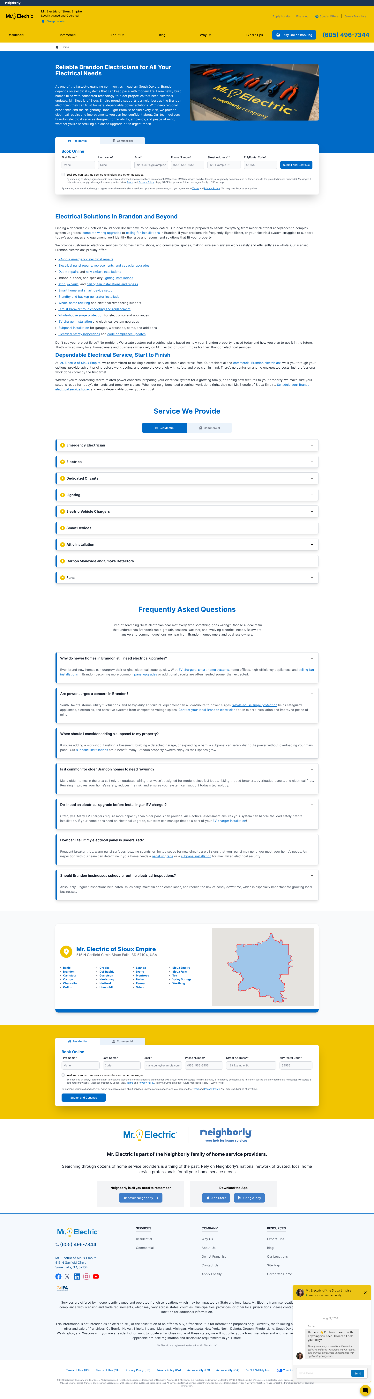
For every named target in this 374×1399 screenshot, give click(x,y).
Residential (80, 140)
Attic (61, 284)
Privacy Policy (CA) (168, 1370)
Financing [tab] (302, 16)
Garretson (106, 975)
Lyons (140, 971)
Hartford (105, 983)
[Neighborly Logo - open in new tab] (13, 3)
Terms (130, 182)
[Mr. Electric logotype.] (150, 1135)
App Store (218, 1198)
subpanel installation (196, 856)
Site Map (273, 1265)
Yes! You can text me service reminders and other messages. (105, 174)
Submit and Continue (296, 164)
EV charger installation (75, 321)
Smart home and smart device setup (85, 290)
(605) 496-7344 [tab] (345, 34)
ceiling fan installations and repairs (112, 284)
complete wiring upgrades (101, 233)
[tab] (117, 35)
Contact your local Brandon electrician (206, 710)
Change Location (56, 21)
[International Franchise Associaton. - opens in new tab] (62, 1288)
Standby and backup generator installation (89, 296)
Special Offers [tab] (329, 16)
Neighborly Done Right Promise (108, 110)
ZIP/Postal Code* (255, 157)
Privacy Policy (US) (138, 1370)
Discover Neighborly (138, 1198)
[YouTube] (96, 1276)
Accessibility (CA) (227, 1370)
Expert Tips (275, 1239)
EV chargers (187, 670)
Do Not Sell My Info (257, 1370)
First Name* (69, 157)
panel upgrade (162, 856)
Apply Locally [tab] (281, 16)
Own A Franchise (214, 1256)
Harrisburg (107, 979)
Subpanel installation (73, 328)
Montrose (142, 975)
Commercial (125, 140)
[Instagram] (86, 1276)
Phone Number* (181, 157)
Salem (140, 987)
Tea (174, 975)
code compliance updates (126, 334)
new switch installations (103, 272)
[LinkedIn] (77, 1276)
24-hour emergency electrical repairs (85, 259)
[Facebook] (58, 1276)
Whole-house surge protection (80, 315)
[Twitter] (68, 1276)
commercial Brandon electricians (257, 363)
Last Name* (105, 157)
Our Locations (277, 1256)
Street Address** (218, 157)
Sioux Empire (181, 967)
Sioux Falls (179, 971)
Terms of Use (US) (78, 1370)
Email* (138, 157)
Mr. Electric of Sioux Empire (89, 100)
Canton (68, 979)
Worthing (178, 983)
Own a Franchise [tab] (355, 16)
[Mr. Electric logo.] (20, 16)
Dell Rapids (107, 971)
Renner (141, 983)
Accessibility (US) (198, 1370)
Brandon (69, 971)
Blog (270, 1248)
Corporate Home (279, 1274)
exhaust (73, 284)
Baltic (67, 967)
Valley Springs (181, 979)
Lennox (141, 967)
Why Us (207, 1239)
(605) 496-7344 (78, 1244)
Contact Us (210, 1265)
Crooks (104, 967)
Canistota (69, 975)
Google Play (252, 1198)
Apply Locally (212, 1274)
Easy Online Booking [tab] (297, 35)
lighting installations (118, 278)
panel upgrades (145, 674)
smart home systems (213, 670)
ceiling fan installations (143, 233)
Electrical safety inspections (79, 334)
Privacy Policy (146, 182)
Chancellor (70, 983)
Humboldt (106, 987)
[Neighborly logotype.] (225, 1135)
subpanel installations (92, 750)
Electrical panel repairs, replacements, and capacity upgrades (103, 265)
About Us (208, 1248)
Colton (67, 987)
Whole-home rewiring (74, 303)
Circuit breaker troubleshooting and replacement (94, 309)
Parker (140, 979)
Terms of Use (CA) (108, 1370)
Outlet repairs (68, 272)
